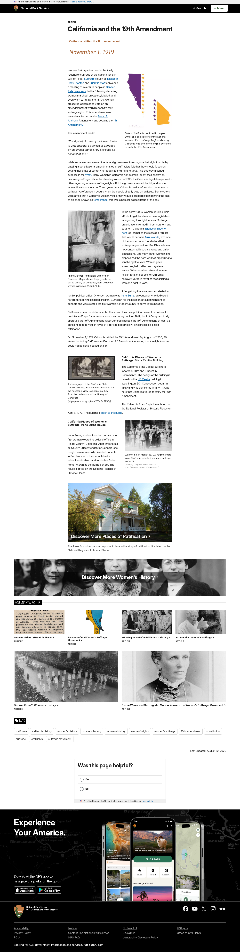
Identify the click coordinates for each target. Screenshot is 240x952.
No (87, 788)
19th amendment (190, 731)
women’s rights (140, 731)
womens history (91, 731)
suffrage (21, 739)
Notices (72, 928)
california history (42, 731)
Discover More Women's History (119, 577)
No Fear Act (130, 928)
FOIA (17, 937)
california (21, 731)
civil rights (37, 739)
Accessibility (21, 928)
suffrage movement (59, 739)
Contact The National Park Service (88, 933)
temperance (101, 199)
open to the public (111, 412)
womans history (116, 731)
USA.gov (182, 928)
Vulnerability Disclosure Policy (140, 937)
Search (201, 8)
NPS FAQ (74, 937)
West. (88, 174)
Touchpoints (147, 800)
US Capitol (144, 379)
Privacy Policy (22, 933)
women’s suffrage (164, 731)
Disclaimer (129, 933)
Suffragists (90, 78)
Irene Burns (127, 295)
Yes (87, 779)
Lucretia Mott (97, 83)
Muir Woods (152, 237)
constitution (213, 731)
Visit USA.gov (93, 944)
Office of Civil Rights (189, 933)
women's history (67, 731)
